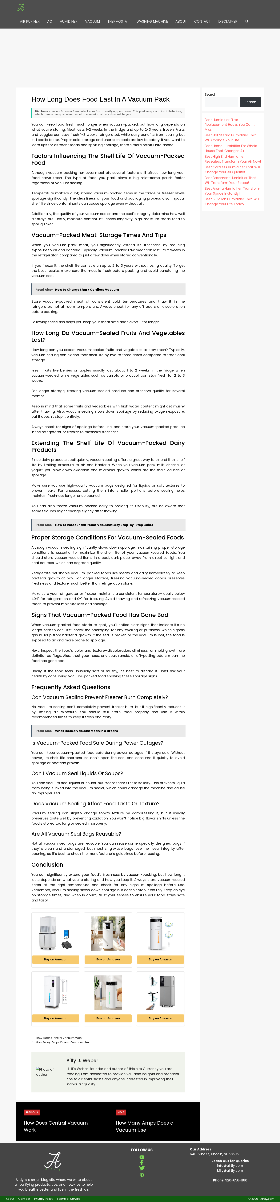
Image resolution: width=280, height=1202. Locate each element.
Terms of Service (69, 1199)
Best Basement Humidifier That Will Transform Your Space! (230, 180)
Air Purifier (30, 21)
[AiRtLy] (22, 7)
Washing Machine (152, 21)
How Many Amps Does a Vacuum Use (62, 1042)
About (181, 21)
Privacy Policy (43, 1199)
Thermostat (118, 21)
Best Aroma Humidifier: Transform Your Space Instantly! (232, 191)
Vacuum (92, 21)
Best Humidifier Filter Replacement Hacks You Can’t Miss (230, 125)
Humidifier (69, 21)
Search (210, 94)
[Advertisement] (140, 57)
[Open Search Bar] (246, 21)
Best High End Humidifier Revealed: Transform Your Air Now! (233, 159)
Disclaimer (227, 21)
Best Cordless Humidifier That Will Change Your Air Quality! (232, 169)
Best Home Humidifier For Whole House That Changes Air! (231, 148)
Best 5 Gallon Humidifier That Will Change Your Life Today (232, 201)
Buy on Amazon (55, 959)
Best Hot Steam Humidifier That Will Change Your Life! (231, 137)
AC (49, 21)
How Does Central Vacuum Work (59, 1038)
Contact (202, 21)
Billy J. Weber (82, 1060)
